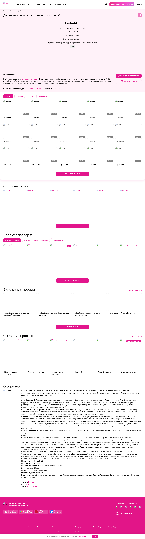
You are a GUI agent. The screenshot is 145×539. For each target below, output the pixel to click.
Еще (65, 4)
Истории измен (59, 240)
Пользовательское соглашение (62, 527)
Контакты (31, 527)
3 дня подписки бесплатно (122, 4)
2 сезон (19, 96)
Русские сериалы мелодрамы (36, 240)
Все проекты (137, 336)
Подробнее (82, 536)
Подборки (57, 4)
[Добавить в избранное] (140, 15)
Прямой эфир (20, 4)
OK (95, 536)
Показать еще (72, 327)
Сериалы (47, 4)
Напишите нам (126, 514)
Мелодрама (32, 487)
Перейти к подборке (72, 280)
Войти (139, 4)
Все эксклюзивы (135, 290)
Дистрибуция (112, 527)
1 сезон (14, 75)
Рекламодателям (42, 527)
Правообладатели (99, 527)
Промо (30, 96)
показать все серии (72, 174)
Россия (31, 482)
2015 (27, 484)
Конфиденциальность (82, 527)
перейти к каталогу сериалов (72, 226)
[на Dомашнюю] (7, 3)
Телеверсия (43, 96)
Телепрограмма (34, 4)
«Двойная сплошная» (29, 79)
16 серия (7, 75)
